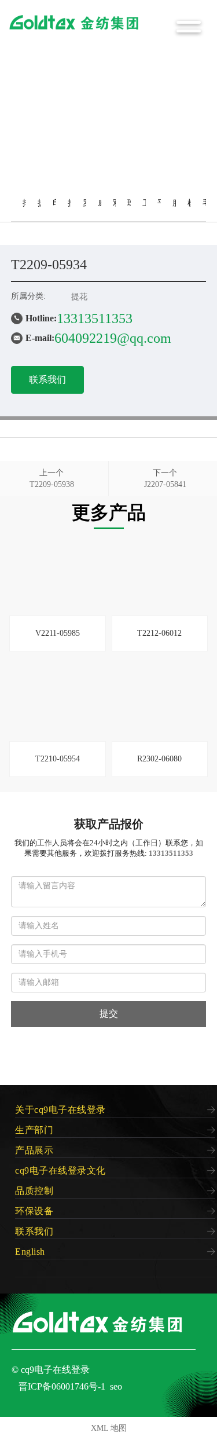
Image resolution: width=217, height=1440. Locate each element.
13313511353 (95, 318)
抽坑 (72, 210)
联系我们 (47, 379)
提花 (42, 210)
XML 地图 (109, 1428)
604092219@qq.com (112, 338)
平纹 (161, 210)
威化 (102, 210)
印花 (57, 210)
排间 (27, 210)
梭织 (191, 210)
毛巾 (207, 210)
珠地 (131, 210)
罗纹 (87, 210)
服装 (176, 210)
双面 (117, 210)
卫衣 (146, 210)
